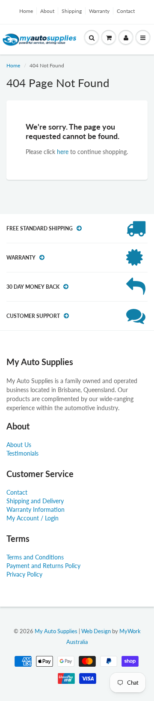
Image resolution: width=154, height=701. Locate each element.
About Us (18, 444)
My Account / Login (32, 518)
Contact (126, 11)
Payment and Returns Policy (43, 565)
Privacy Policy (24, 574)
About (47, 11)
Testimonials (22, 453)
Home (26, 11)
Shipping (72, 11)
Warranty (99, 11)
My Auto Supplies (56, 631)
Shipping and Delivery (35, 501)
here (62, 151)
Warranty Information (35, 509)
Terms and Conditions (35, 557)
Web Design (96, 631)
